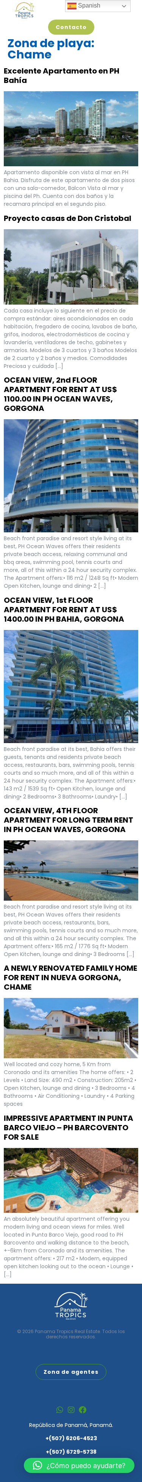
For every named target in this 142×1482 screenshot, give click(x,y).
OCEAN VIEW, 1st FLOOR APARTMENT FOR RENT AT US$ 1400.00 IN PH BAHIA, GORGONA (64, 609)
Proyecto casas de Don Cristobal (67, 218)
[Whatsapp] (60, 1410)
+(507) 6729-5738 (71, 1452)
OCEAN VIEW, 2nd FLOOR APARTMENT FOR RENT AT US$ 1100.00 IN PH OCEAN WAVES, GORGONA (60, 394)
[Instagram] (71, 1410)
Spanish (88, 5)
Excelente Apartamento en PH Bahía (61, 76)
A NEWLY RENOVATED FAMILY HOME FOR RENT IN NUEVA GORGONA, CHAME (70, 977)
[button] (79, 1465)
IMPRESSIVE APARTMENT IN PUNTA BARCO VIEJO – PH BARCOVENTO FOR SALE (68, 1127)
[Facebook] (82, 1410)
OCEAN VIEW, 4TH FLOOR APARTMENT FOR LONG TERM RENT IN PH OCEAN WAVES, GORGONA (68, 820)
